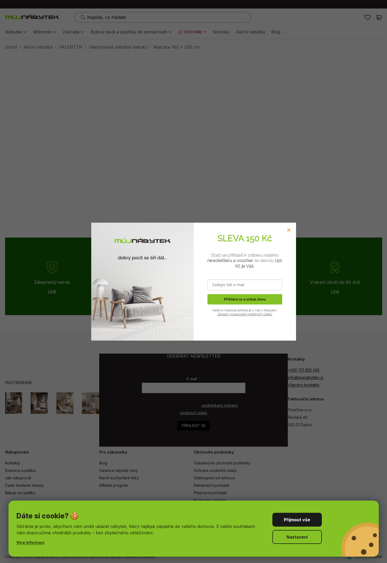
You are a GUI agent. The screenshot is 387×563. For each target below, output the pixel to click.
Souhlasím (297, 520)
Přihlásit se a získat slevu (245, 299)
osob (251, 314)
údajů (267, 314)
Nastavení (297, 537)
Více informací (30, 542)
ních (259, 314)
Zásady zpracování (232, 314)
